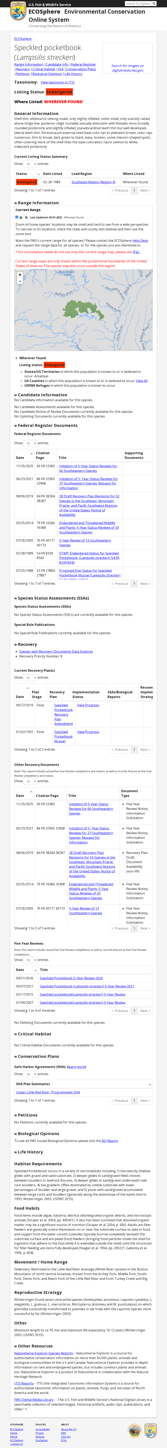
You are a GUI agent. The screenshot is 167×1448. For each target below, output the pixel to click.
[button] (21, 217)
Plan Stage (37, 694)
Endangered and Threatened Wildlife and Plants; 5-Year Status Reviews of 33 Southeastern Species (89, 528)
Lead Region (82, 173)
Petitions (23, 74)
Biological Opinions (47, 74)
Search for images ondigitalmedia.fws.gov (127, 68)
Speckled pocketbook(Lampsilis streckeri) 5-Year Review (82, 994)
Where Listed (133, 173)
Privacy (40, 1433)
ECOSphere (23, 38)
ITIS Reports (23, 1383)
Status (21, 173)
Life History (73, 74)
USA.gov (66, 1436)
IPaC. (136, 252)
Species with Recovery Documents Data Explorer (56, 651)
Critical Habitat (44, 69)
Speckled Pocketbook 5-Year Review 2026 (71, 978)
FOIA (64, 1440)
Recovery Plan (57, 694)
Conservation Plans (81, 69)
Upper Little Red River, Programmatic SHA (48, 1092)
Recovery (23, 69)
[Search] (154, 3)
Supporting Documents (134, 455)
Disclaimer (42, 1440)
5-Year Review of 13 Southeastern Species (85, 910)
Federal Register (83, 64)
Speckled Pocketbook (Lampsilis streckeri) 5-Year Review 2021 (87, 986)
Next (144, 190)
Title (62, 457)
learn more (76, 1067)
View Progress (88, 705)
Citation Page (42, 455)
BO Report (109, 1141)
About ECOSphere (16, 1438)
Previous (121, 190)
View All (141, 381)
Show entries (31, 163)
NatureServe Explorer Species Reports (43, 1353)
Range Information (28, 64)
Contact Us (16, 1444)
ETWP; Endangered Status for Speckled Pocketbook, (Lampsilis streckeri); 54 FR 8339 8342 (89, 558)
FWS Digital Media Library (34, 1399)
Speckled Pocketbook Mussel (63, 736)
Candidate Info (57, 64)
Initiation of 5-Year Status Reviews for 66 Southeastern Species (88, 468)
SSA (61, 69)
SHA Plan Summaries (33, 1084)
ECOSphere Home (16, 1431)
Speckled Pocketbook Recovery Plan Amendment (63, 714)
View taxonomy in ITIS (58, 82)
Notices (40, 1436)
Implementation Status (86, 694)
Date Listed (52, 173)
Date (20, 457)
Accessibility (43, 1429)
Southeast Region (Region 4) (93, 182)
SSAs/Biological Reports (120, 694)
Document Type (129, 793)
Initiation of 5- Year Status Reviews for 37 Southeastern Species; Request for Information (88, 483)
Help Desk (140, 240)
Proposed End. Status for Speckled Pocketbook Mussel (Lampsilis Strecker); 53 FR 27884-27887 (90, 575)
